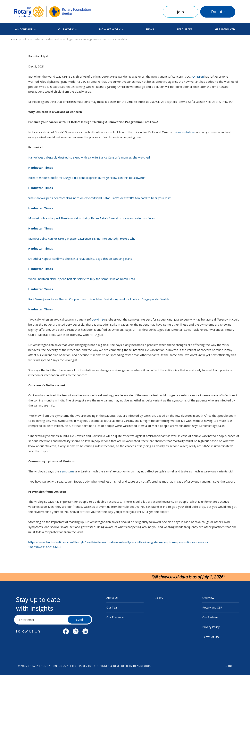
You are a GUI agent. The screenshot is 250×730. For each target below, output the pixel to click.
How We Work (110, 29)
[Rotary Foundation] (53, 12)
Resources (185, 29)
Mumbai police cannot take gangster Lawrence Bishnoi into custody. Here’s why (81, 238)
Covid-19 (98, 319)
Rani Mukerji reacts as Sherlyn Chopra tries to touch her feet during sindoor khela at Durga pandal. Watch (98, 299)
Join (180, 11)
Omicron (198, 76)
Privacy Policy (211, 627)
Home (14, 39)
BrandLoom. (142, 666)
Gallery (158, 598)
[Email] (16, 99)
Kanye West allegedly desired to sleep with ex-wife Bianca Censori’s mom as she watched (89, 157)
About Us (112, 598)
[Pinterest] (16, 89)
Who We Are (24, 29)
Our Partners (210, 617)
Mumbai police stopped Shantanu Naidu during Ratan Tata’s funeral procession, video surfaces (91, 218)
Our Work (65, 29)
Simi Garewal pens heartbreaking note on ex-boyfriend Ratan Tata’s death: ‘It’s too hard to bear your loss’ (99, 198)
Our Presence (115, 617)
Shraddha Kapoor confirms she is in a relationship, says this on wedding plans (80, 258)
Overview (208, 598)
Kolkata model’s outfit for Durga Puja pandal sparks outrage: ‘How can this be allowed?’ (87, 178)
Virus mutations (185, 132)
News (150, 29)
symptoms (67, 471)
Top (229, 666)
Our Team (112, 607)
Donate (218, 11)
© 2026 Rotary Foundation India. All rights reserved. (57, 666)
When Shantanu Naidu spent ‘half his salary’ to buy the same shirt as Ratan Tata (81, 279)
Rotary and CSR (212, 607)
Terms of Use (211, 637)
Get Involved (225, 29)
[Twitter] (16, 79)
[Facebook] (16, 69)
